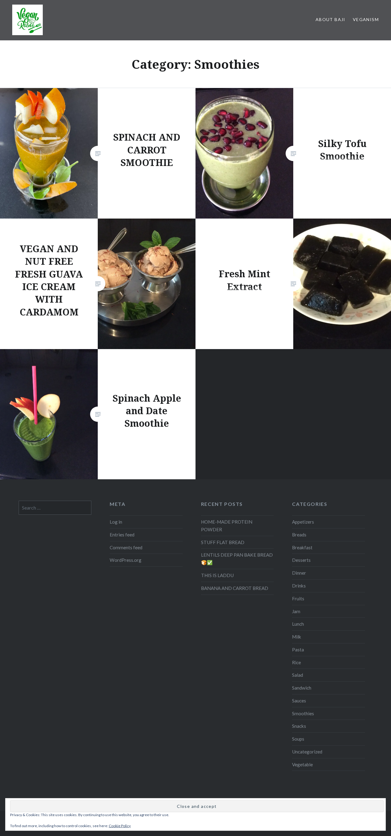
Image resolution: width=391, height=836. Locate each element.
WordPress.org (125, 560)
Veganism (366, 19)
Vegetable (302, 764)
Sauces (299, 700)
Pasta (298, 649)
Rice (296, 662)
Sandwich (301, 688)
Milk (296, 636)
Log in (116, 522)
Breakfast (302, 547)
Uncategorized (307, 751)
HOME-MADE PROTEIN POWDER (226, 525)
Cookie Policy (120, 825)
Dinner (299, 573)
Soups (298, 739)
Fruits (298, 598)
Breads (299, 534)
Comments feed (126, 547)
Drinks (299, 585)
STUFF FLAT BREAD (222, 542)
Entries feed (122, 534)
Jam (296, 611)
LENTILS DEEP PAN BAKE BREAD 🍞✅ (237, 558)
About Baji (330, 19)
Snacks (299, 726)
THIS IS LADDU (217, 575)
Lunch (298, 624)
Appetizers (303, 522)
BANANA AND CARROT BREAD (234, 588)
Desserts (301, 560)
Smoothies (303, 713)
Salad (297, 675)
